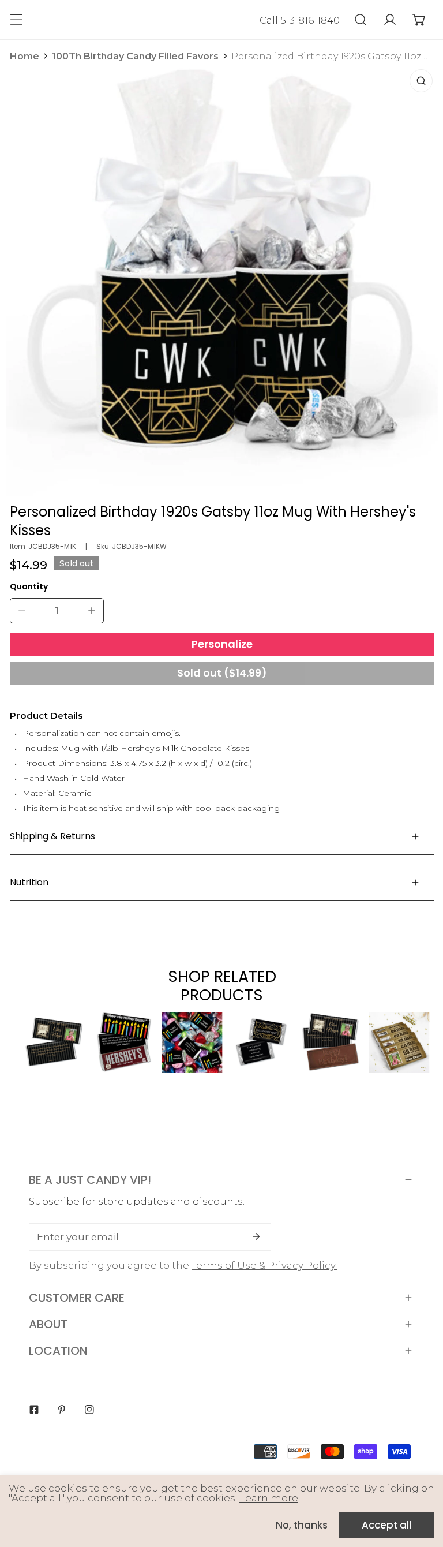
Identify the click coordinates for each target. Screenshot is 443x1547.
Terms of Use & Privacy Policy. (264, 1265)
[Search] (360, 19)
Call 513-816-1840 (300, 20)
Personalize (222, 644)
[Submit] (256, 1236)
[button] (419, 19)
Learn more (268, 1498)
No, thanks (302, 1525)
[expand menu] (16, 19)
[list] (222, 279)
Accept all (386, 1525)
